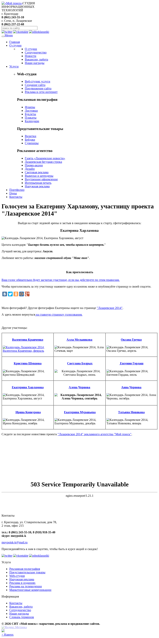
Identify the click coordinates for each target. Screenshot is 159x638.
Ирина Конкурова (28, 412)
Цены (13, 193)
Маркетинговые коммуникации (30, 589)
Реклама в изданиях (22, 582)
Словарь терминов (21, 617)
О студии (15, 45)
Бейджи (30, 139)
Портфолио (16, 189)
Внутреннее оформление (41, 179)
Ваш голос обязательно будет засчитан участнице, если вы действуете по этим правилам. (61, 280)
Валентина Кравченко (27, 339)
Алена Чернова (79, 387)
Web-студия (17, 575)
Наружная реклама (37, 186)
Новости (30, 56)
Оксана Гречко (131, 339)
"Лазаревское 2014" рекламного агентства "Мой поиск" (94, 434)
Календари (32, 121)
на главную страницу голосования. (58, 314)
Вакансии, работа (36, 59)
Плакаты (30, 117)
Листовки (31, 110)
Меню (9, 35)
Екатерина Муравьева (80, 412)
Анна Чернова (131, 387)
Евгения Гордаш (131, 363)
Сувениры (32, 143)
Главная (14, 42)
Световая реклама (36, 172)
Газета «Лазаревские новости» (45, 158)
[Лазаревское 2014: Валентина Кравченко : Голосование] (28, 350)
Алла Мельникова (79, 339)
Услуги (14, 66)
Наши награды (34, 63)
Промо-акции (34, 165)
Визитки (30, 136)
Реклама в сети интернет (41, 92)
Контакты (15, 196)
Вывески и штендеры (39, 175)
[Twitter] (10, 294)
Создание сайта (35, 85)
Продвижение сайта (38, 88)
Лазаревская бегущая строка (43, 161)
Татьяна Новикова (131, 412)
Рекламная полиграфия (24, 568)
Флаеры (30, 107)
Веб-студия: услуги (37, 81)
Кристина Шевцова (27, 363)
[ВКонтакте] (4, 294)
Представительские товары (27, 572)
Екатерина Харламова (28, 387)
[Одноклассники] (16, 294)
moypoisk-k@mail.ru (15, 542)
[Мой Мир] (21, 294)
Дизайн (30, 168)
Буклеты (30, 114)
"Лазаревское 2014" (110, 308)
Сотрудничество (36, 52)
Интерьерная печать (38, 182)
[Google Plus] (27, 294)
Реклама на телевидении (25, 586)
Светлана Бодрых (79, 363)
